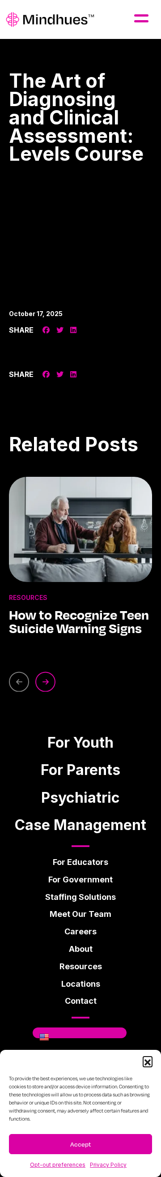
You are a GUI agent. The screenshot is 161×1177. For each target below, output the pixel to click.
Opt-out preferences (57, 1164)
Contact (81, 1001)
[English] (44, 1037)
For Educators (80, 862)
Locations (80, 984)
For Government (80, 879)
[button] (147, 1061)
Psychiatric (80, 797)
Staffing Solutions (80, 897)
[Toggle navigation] (148, 15)
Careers (80, 931)
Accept (80, 1144)
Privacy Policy (108, 1164)
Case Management (80, 825)
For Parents (80, 770)
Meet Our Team (80, 914)
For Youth (80, 742)
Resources (80, 966)
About (81, 949)
